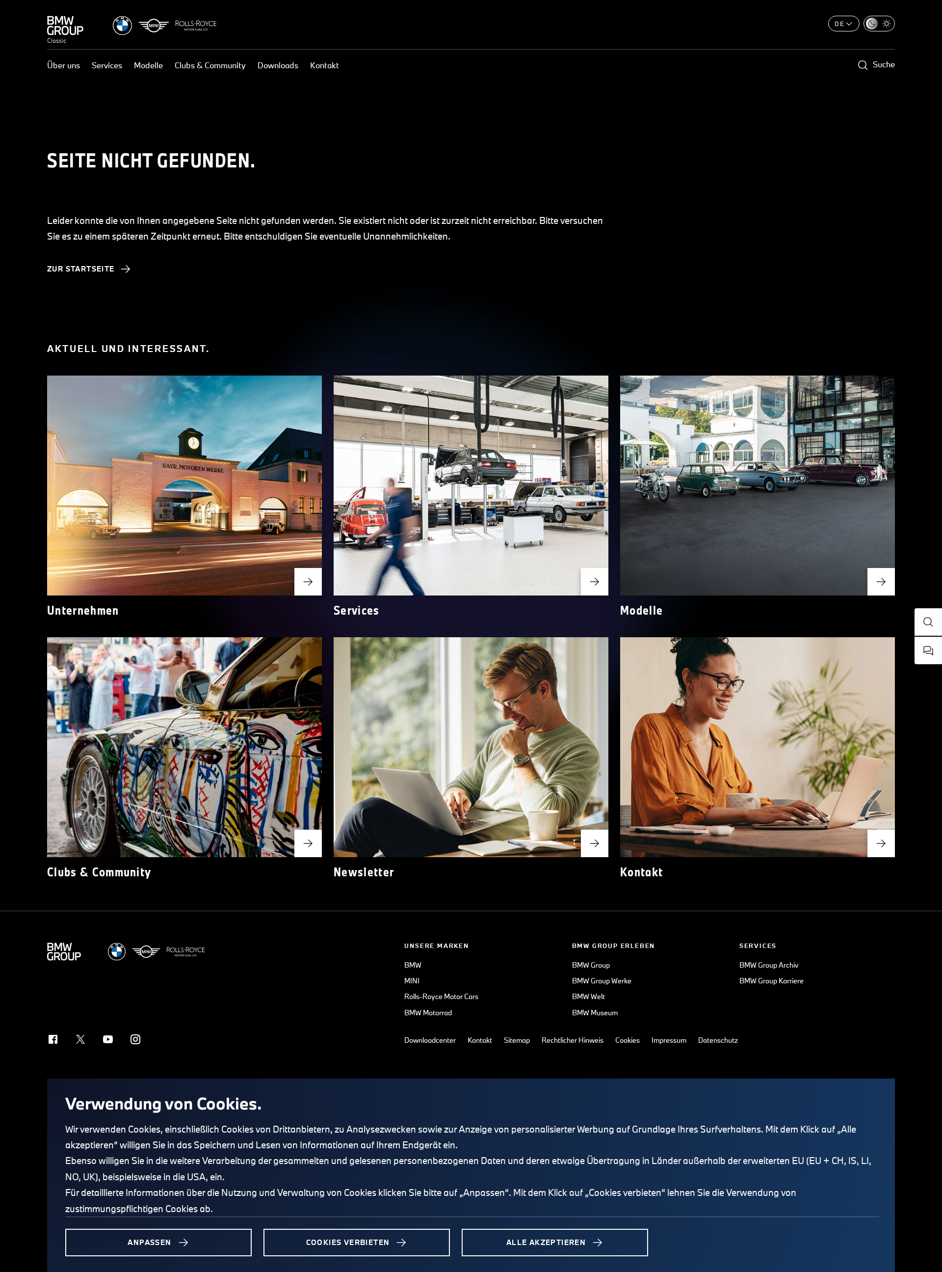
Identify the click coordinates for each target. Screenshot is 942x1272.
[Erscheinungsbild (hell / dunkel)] (879, 23)
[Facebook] (53, 1039)
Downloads (278, 65)
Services (107, 65)
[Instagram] (135, 1039)
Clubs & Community (210, 65)
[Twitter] (80, 1039)
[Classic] (65, 25)
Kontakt (324, 65)
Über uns (63, 65)
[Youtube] (108, 1039)
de (840, 23)
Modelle (148, 65)
